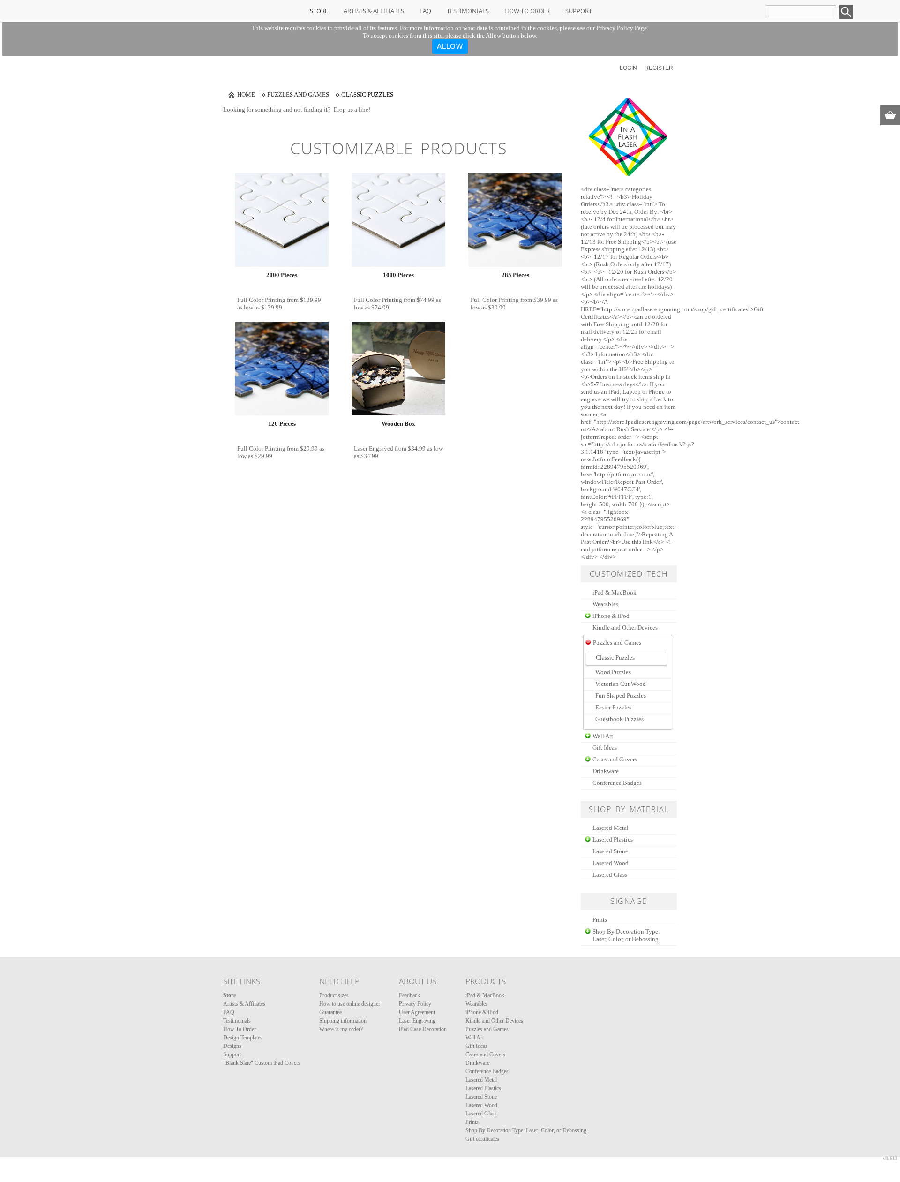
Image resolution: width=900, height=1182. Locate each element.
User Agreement (417, 1012)
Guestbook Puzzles (619, 719)
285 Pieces (515, 275)
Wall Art (602, 735)
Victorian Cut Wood (620, 683)
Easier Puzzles (613, 707)
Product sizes (334, 995)
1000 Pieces (398, 275)
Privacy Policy (415, 1004)
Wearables (605, 604)
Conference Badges (617, 782)
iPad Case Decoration (423, 1029)
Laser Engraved (373, 448)
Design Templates (242, 1037)
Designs (232, 1046)
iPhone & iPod (611, 615)
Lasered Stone (610, 851)
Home (246, 94)
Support (578, 11)
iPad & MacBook (614, 592)
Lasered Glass (609, 874)
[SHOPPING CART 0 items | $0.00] (890, 115)
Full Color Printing (261, 299)
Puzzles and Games (298, 94)
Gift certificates (482, 1139)
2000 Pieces (281, 275)
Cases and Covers (614, 759)
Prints (599, 919)
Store (319, 11)
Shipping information (343, 1020)
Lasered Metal (610, 827)
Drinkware (605, 771)
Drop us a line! (351, 109)
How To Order (527, 11)
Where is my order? (341, 1029)
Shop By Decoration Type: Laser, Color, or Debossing (626, 935)
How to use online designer (349, 1004)
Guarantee (330, 1012)
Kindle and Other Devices (625, 627)
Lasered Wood (610, 862)
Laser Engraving (417, 1020)
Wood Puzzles (613, 672)
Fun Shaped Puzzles (620, 695)
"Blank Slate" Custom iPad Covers (261, 1063)
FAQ (425, 11)
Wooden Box (398, 423)
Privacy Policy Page (621, 27)
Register (659, 68)
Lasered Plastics (612, 839)
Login (628, 68)
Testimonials (468, 11)
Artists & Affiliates (374, 11)
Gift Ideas (604, 747)
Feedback (409, 995)
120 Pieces (282, 423)
